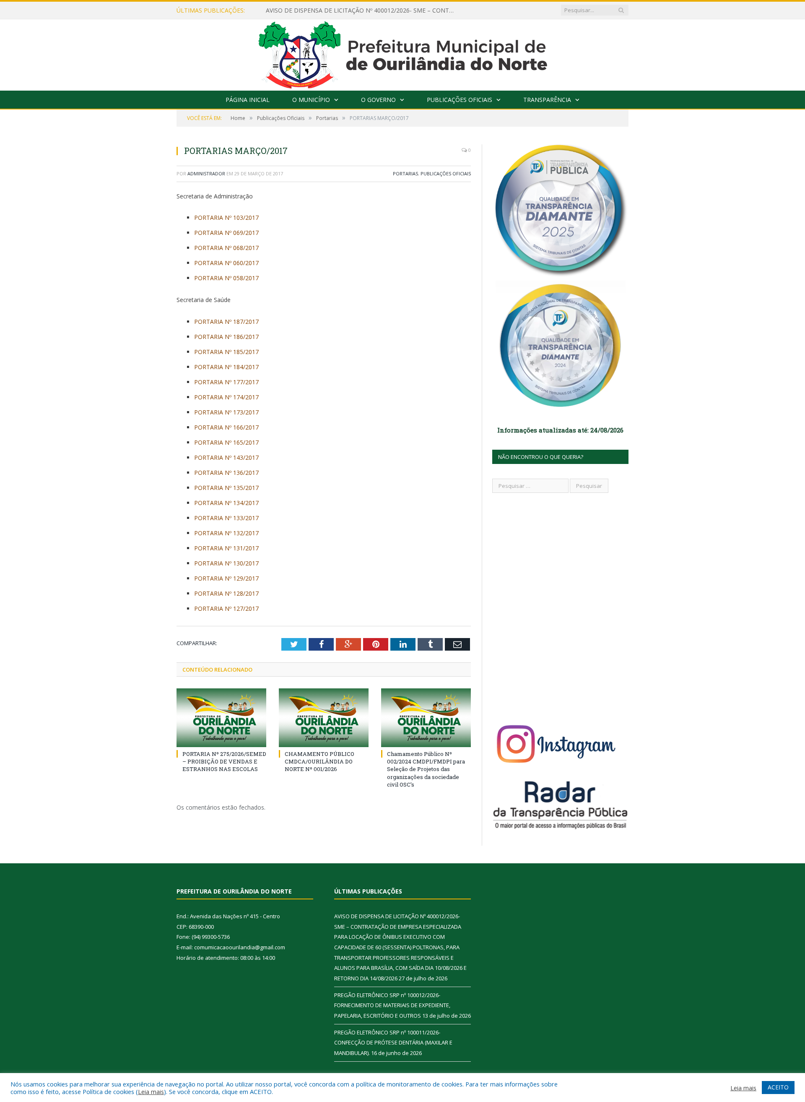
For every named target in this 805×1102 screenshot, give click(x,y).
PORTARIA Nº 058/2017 (226, 278)
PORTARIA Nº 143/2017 (226, 457)
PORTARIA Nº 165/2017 (226, 442)
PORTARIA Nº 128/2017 (226, 593)
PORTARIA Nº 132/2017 (226, 533)
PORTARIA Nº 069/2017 (226, 233)
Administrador (206, 173)
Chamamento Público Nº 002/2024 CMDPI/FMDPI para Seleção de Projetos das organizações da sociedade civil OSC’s (426, 769)
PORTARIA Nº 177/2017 (226, 382)
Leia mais (151, 1091)
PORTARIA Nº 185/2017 (226, 352)
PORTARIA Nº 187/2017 (226, 322)
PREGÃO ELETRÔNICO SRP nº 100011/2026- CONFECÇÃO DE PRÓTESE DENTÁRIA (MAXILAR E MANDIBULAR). (393, 1043)
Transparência (547, 100)
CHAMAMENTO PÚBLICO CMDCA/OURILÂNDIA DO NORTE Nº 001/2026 (319, 761)
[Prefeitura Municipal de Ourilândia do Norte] (402, 53)
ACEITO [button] (778, 1087)
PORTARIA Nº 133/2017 (226, 518)
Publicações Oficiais (459, 100)
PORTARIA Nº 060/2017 (226, 263)
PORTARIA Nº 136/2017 (226, 473)
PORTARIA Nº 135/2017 (226, 488)
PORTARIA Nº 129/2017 (226, 578)
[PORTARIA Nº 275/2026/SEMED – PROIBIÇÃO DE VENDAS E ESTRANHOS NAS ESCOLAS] (221, 717)
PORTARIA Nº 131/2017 (226, 548)
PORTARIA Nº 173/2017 (226, 412)
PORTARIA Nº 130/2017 (226, 563)
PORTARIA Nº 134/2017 (226, 503)
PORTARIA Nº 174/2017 (226, 397)
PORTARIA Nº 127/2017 (226, 608)
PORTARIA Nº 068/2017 (226, 248)
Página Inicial (248, 100)
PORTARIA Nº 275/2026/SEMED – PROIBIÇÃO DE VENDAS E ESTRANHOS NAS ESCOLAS (224, 761)
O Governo (378, 100)
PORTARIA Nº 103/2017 (226, 217)
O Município (311, 100)
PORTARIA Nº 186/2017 (226, 337)
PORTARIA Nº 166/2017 (226, 427)
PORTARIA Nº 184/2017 (226, 367)
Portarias (405, 173)
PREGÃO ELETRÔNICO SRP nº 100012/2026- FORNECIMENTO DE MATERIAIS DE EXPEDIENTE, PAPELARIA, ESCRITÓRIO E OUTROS (392, 1005)
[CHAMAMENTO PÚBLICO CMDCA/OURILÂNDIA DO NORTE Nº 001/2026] (324, 717)
